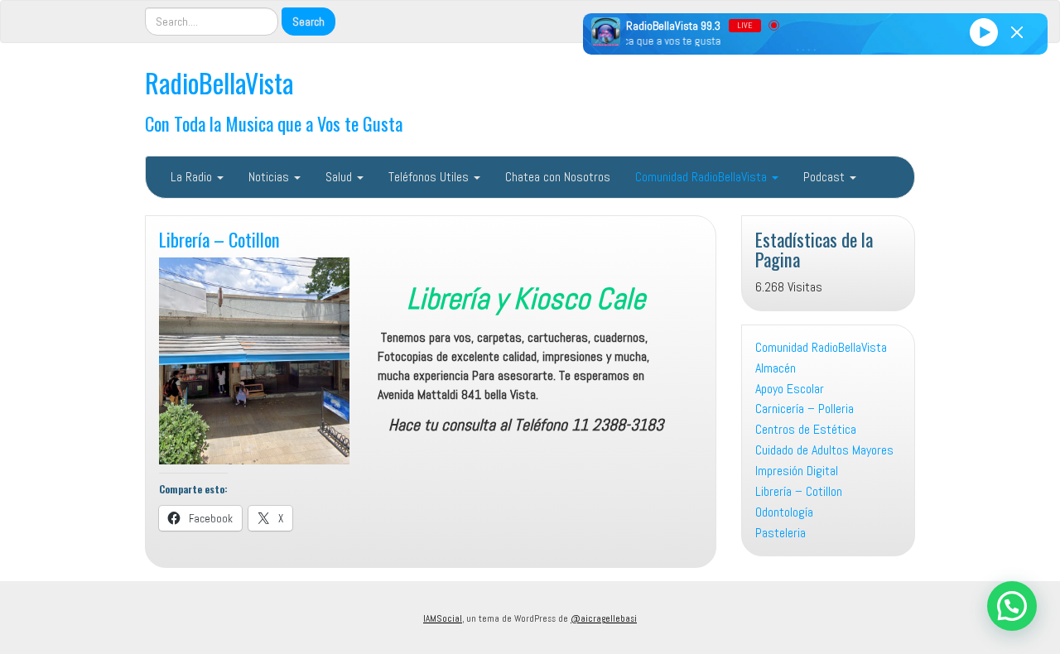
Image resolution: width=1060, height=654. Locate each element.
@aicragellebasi (604, 618)
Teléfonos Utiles (430, 176)
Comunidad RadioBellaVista (702, 176)
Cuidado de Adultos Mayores (824, 450)
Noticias (270, 176)
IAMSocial (442, 618)
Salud (340, 176)
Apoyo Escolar (789, 388)
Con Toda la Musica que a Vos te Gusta (273, 123)
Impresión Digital (796, 470)
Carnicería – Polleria (804, 408)
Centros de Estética (805, 429)
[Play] (984, 31)
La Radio (193, 176)
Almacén (775, 368)
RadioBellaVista (219, 82)
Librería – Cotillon (219, 238)
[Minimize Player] (1017, 32)
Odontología (784, 512)
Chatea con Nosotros (557, 176)
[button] (1012, 606)
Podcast (825, 176)
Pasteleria (780, 532)
